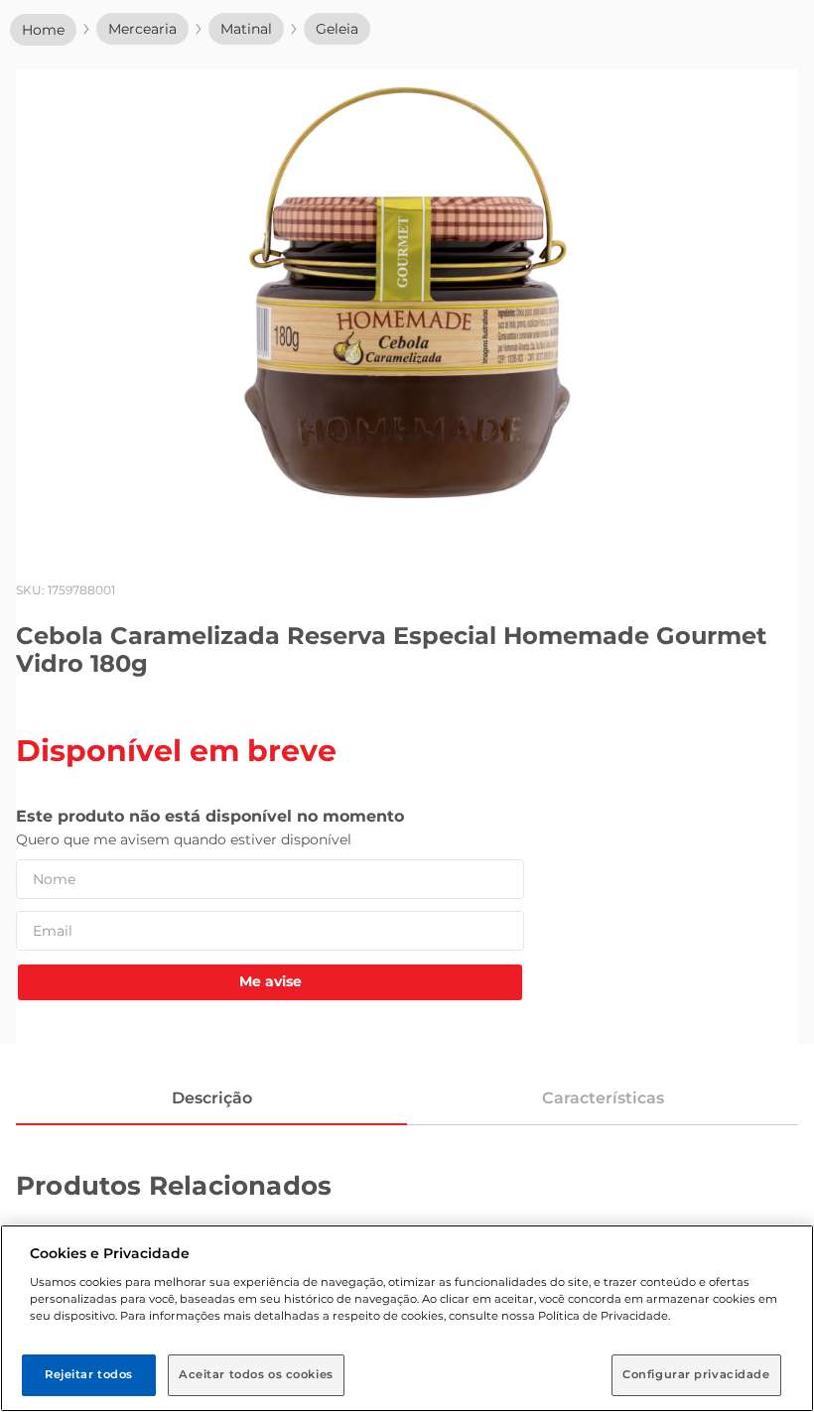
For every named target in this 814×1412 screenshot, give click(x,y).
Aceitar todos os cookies (256, 1374)
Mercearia (142, 29)
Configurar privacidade (696, 1374)
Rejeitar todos (89, 1374)
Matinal (246, 29)
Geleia (337, 29)
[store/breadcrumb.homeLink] (43, 30)
